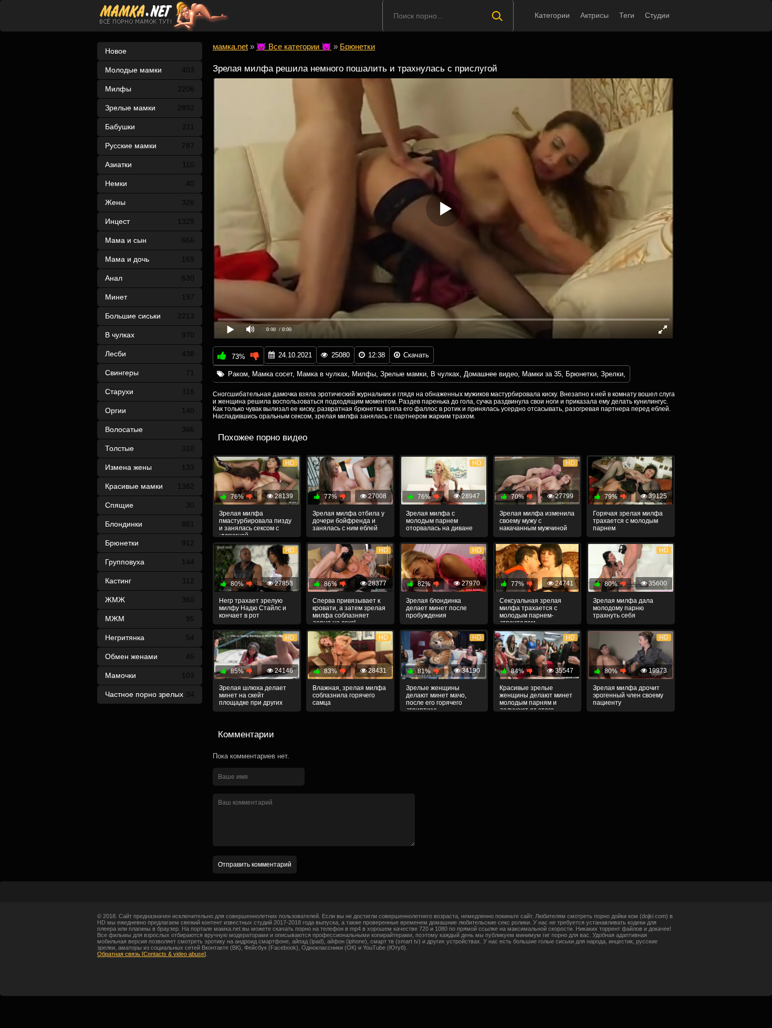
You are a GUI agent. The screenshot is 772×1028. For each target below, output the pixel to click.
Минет (149, 297)
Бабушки (149, 126)
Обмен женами (149, 656)
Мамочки (149, 675)
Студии (657, 15)
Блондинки (149, 524)
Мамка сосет (272, 374)
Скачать (416, 355)
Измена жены (149, 467)
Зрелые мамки (149, 108)
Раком (238, 374)
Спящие (149, 505)
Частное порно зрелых (149, 694)
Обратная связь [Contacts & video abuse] (151, 954)
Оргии (149, 410)
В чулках (149, 335)
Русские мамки (149, 145)
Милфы (149, 89)
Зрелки (612, 374)
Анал (149, 278)
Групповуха (149, 562)
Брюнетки (149, 543)
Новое (116, 51)
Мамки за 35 (541, 374)
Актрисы (594, 15)
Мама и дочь (149, 259)
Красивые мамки (149, 486)
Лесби (149, 353)
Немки (149, 183)
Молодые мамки (149, 70)
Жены (149, 202)
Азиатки (149, 164)
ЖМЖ (149, 599)
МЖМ (149, 618)
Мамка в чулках (322, 374)
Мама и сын (149, 240)
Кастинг (149, 581)
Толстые (149, 448)
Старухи (149, 391)
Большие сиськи (149, 316)
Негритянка (149, 637)
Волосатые (149, 429)
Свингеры (149, 372)
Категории (552, 15)
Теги (626, 15)
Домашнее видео (491, 374)
